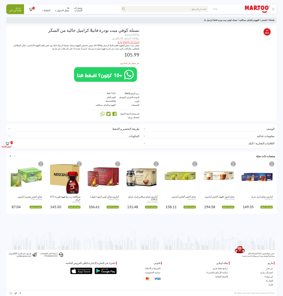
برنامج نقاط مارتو (220, 268)
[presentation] (10, 155)
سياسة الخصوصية (152, 272)
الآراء (271, 285)
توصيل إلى (78, 9)
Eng (215, 9)
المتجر (264, 20)
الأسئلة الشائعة (221, 276)
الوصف (270, 128)
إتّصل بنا (269, 280)
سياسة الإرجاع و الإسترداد (217, 272)
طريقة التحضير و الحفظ (125, 128)
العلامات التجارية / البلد (261, 143)
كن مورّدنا (269, 276)
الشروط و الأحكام (152, 268)
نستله (130, 117)
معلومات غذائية (265, 136)
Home (271, 20)
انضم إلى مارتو (266, 272)
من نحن (269, 268)
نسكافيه (242, 20)
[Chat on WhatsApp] (105, 74)
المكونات (134, 136)
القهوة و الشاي (253, 20)
